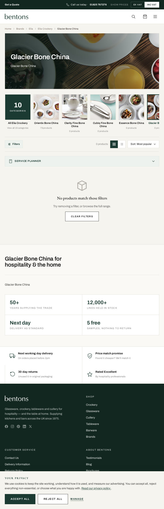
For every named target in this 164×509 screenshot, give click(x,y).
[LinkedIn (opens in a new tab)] (24, 426)
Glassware (92, 411)
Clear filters (82, 216)
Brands (20, 28)
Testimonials (94, 457)
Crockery (91, 404)
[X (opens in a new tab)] (6, 426)
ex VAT (137, 4)
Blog (89, 464)
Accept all (20, 499)
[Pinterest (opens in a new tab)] (18, 426)
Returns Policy (14, 470)
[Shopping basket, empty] (145, 16)
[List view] (121, 144)
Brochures (92, 470)
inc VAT (152, 4)
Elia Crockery (45, 28)
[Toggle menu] (155, 17)
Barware (91, 430)
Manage (77, 499)
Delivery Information (17, 464)
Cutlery (90, 417)
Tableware (92, 423)
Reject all (53, 499)
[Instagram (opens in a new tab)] (12, 426)
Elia (31, 28)
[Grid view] (114, 144)
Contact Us (12, 457)
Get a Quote (12, 4)
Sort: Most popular (141, 144)
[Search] (133, 16)
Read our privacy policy (96, 488)
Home (8, 28)
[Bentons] (16, 16)
